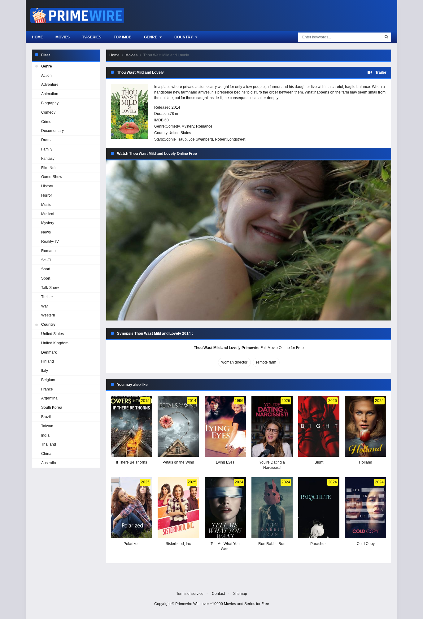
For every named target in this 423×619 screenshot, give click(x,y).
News (46, 232)
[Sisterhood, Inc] (178, 507)
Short (45, 269)
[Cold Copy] (365, 507)
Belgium (48, 380)
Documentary (52, 131)
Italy (44, 370)
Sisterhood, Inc (178, 544)
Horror (46, 195)
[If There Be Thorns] (131, 426)
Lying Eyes (225, 462)
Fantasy (48, 158)
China (46, 453)
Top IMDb (123, 37)
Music (46, 205)
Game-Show (51, 177)
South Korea (51, 407)
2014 (176, 107)
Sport (45, 278)
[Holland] (365, 426)
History (47, 186)
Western (48, 315)
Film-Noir (49, 168)
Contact (218, 593)
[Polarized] (131, 507)
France (47, 389)
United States (179, 133)
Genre (151, 37)
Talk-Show (50, 288)
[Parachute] (318, 507)
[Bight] (318, 426)
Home (37, 37)
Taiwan (47, 426)
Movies (62, 37)
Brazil (46, 417)
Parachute (319, 544)
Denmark (49, 352)
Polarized (132, 544)
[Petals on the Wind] (178, 426)
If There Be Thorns (131, 462)
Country (184, 37)
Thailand (48, 444)
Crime (46, 122)
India (45, 435)
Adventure (50, 84)
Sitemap (240, 593)
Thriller (47, 297)
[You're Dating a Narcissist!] (272, 426)
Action (46, 75)
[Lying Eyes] (225, 426)
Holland (365, 462)
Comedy (173, 126)
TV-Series (91, 37)
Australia (48, 463)
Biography (50, 103)
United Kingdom (54, 343)
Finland (47, 361)
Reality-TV (50, 241)
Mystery (187, 126)
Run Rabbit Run (272, 544)
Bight (319, 462)
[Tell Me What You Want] (225, 507)
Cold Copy (366, 544)
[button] (248, 240)
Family (46, 149)
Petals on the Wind (178, 462)
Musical (47, 214)
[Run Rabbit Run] (272, 507)
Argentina (49, 398)
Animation (49, 94)
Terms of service (189, 593)
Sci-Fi (46, 260)
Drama (47, 140)
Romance (204, 126)
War (44, 306)
